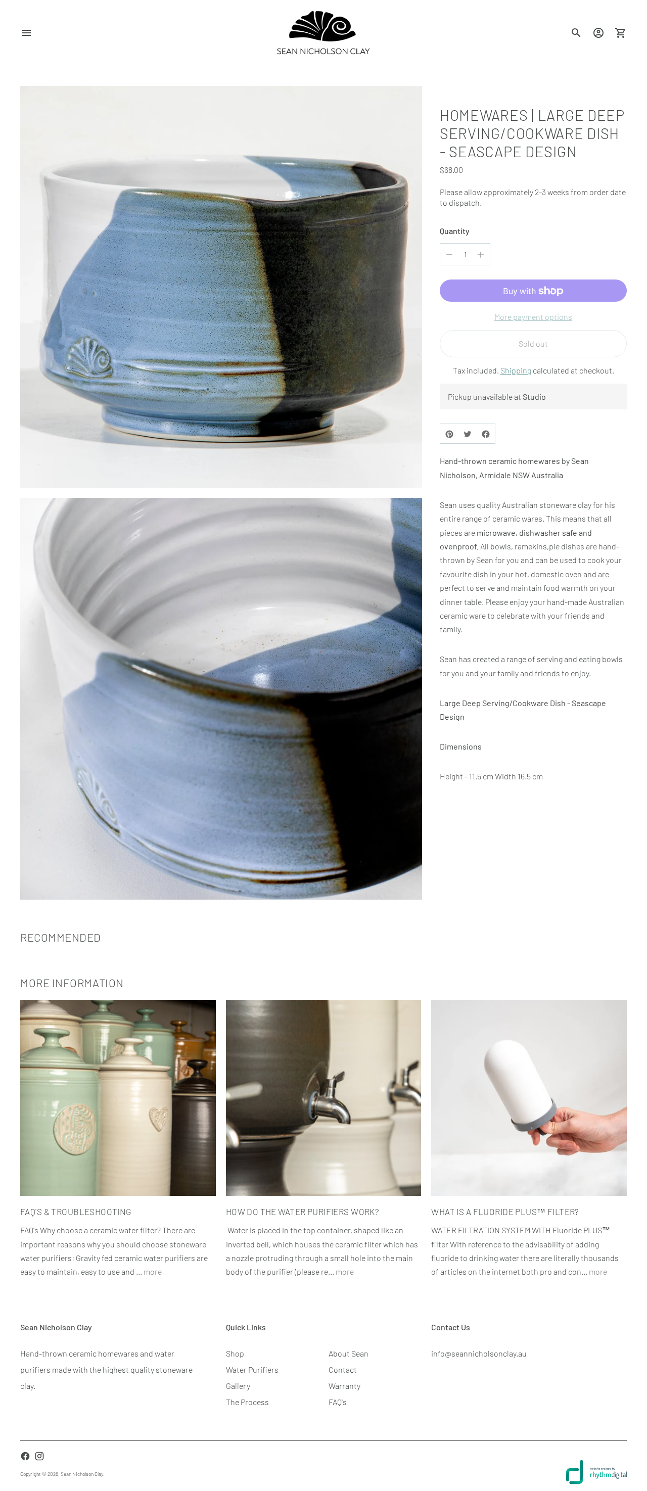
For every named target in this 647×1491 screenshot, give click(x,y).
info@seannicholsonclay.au (479, 1353)
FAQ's (338, 1402)
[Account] (598, 33)
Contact (343, 1369)
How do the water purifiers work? (303, 1211)
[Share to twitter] (467, 434)
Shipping (515, 371)
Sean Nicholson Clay (82, 1474)
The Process (247, 1402)
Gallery (238, 1385)
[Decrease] (449, 254)
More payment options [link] (533, 317)
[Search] (576, 33)
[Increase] (481, 254)
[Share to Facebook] (486, 434)
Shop (235, 1353)
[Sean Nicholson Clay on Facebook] (25, 1456)
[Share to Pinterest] (449, 434)
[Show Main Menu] (26, 33)
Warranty (344, 1385)
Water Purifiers (252, 1369)
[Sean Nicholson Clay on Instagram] (39, 1456)
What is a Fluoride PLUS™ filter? (505, 1211)
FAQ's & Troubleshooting (75, 1211)
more (153, 1271)
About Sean (348, 1353)
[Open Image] (221, 287)
